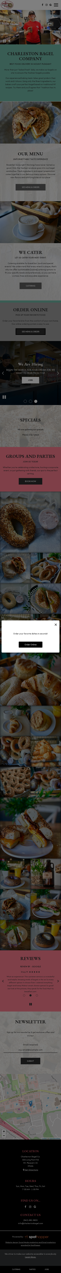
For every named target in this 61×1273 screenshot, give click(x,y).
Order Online (31, 644)
